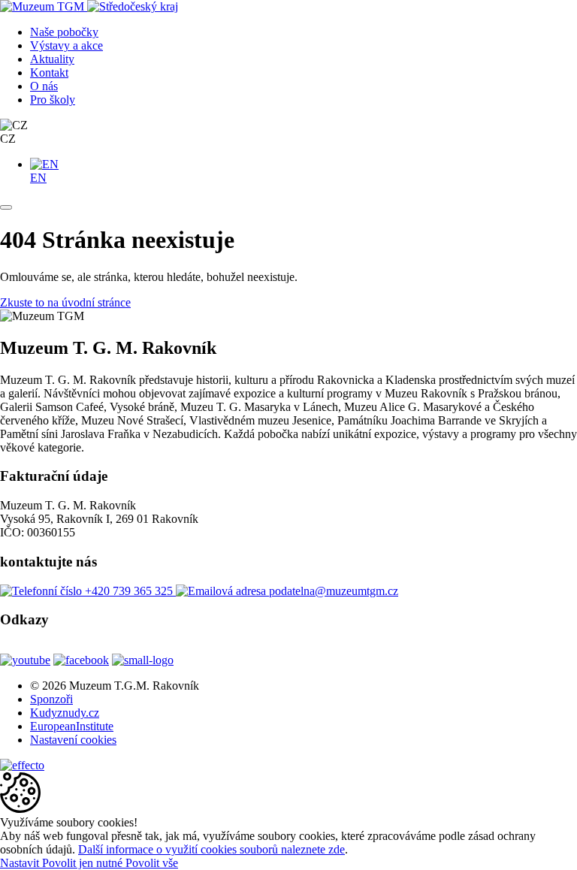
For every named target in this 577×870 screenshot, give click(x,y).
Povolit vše (151, 862)
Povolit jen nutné (83, 862)
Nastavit (21, 862)
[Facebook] (81, 660)
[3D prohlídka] (187, 660)
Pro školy (52, 99)
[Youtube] (25, 660)
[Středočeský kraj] (132, 6)
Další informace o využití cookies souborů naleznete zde (211, 849)
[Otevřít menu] (6, 207)
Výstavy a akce (66, 45)
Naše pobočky (64, 32)
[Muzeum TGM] (43, 6)
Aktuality (52, 59)
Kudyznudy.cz (64, 712)
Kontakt (49, 72)
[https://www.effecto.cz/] (22, 765)
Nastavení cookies (73, 739)
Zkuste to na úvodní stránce (65, 302)
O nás (44, 86)
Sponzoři (51, 699)
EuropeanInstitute (71, 726)
